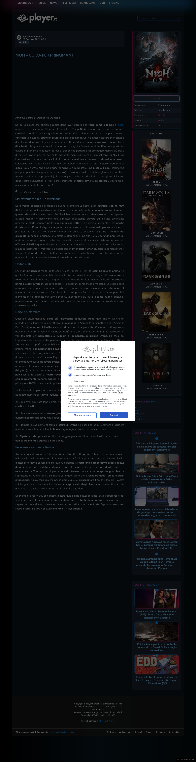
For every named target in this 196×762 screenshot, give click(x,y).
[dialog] (98, 381)
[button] (98, 381)
